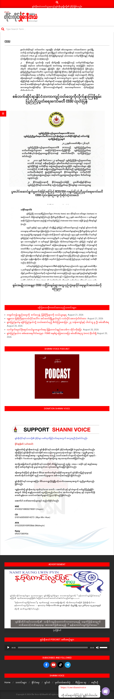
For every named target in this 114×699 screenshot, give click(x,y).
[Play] (8, 647)
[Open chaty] (106, 691)
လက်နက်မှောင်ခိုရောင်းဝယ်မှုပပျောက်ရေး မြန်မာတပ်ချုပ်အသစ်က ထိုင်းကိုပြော (44, 329)
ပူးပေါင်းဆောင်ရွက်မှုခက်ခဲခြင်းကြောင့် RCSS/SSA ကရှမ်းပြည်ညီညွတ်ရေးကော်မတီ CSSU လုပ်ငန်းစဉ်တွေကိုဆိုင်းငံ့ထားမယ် (57, 193)
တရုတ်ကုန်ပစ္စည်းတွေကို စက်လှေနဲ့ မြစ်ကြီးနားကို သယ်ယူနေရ (37, 314)
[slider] (104, 647)
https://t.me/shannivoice (65, 687)
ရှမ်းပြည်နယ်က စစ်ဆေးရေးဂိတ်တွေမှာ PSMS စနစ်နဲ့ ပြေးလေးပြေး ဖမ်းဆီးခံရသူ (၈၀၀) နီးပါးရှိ (51, 333)
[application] (57, 647)
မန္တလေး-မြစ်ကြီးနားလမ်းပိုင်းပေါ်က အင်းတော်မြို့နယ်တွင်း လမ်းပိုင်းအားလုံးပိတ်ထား (47, 318)
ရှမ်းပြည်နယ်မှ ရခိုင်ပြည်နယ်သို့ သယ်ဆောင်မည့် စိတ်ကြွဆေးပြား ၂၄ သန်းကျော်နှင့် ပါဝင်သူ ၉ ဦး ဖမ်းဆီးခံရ (58, 322)
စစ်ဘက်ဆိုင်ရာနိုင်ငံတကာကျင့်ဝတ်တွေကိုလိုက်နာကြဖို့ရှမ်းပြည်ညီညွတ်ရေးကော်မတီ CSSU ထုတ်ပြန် (57, 98)
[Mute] (97, 647)
